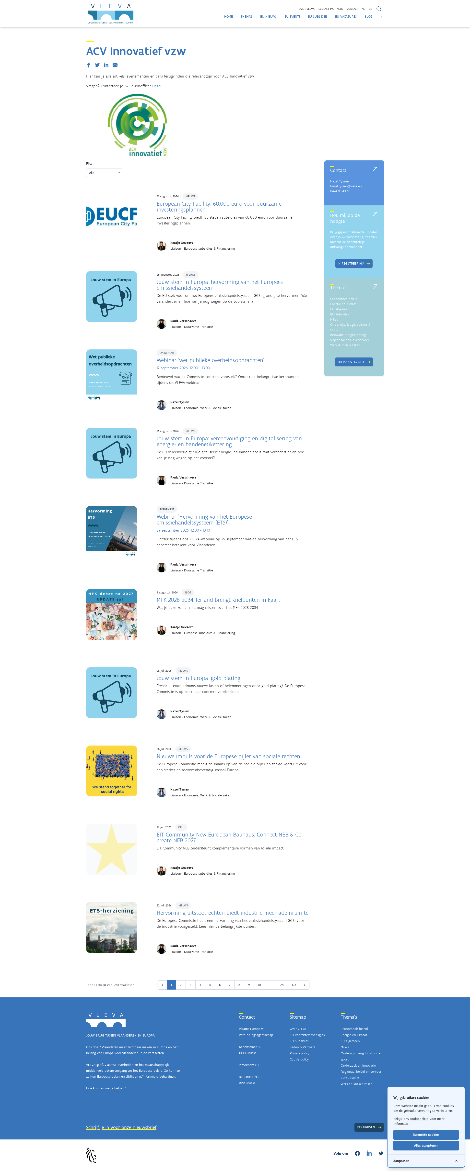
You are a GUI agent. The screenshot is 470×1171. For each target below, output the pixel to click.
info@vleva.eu (249, 1065)
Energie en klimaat (343, 304)
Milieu (334, 319)
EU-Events (292, 16)
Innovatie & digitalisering (348, 335)
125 (294, 985)
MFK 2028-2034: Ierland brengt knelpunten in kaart (218, 599)
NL (363, 9)
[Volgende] (304, 985)
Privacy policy (299, 1053)
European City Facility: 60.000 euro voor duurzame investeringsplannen (219, 206)
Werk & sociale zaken (345, 345)
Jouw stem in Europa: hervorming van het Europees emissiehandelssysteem (220, 284)
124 (281, 985)
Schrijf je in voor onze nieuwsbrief (121, 1127)
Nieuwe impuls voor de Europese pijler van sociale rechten (228, 756)
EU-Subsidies (317, 16)
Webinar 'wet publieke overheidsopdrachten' (210, 360)
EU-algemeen (339, 309)
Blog (368, 16)
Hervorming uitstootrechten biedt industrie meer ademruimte (232, 912)
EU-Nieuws (268, 16)
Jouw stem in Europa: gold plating (198, 677)
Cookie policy (299, 1059)
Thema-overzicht (350, 362)
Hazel (156, 86)
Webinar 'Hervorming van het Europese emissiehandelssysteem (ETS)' (204, 519)
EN (370, 9)
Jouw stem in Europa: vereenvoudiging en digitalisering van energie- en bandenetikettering (229, 441)
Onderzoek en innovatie (358, 1065)
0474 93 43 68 (340, 191)
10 (259, 985)
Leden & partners (330, 9)
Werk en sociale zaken (357, 1084)
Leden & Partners (302, 1047)
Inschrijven (366, 1127)
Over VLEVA (307, 9)
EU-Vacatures (346, 16)
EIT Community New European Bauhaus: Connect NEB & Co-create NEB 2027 (230, 837)
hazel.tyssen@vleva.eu (346, 186)
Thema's (246, 16)
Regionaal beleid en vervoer (361, 1072)
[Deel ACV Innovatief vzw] (89, 65)
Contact (352, 9)
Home (228, 16)
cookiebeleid (419, 1119)
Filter (90, 163)
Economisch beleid (343, 299)
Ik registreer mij (351, 263)
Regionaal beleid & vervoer (349, 340)
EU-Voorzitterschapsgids (307, 1035)
